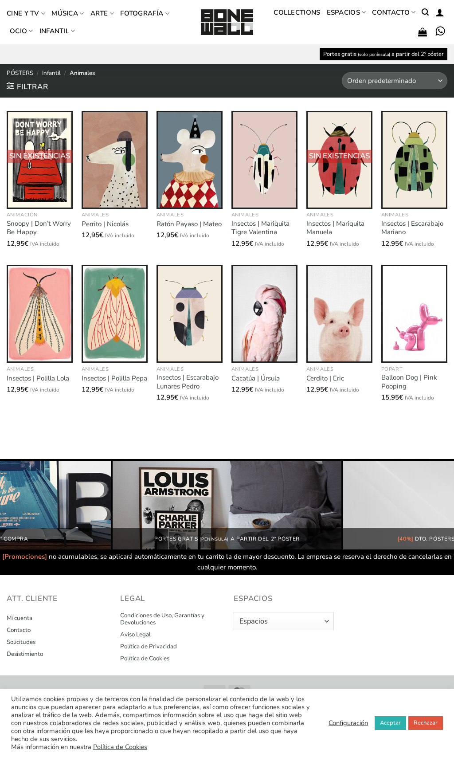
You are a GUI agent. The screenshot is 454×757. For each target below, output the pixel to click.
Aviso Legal (135, 634)
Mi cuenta (19, 618)
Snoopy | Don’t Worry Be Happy (39, 228)
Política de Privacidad (148, 646)
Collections (297, 12)
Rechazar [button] (426, 723)
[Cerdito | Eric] (339, 314)
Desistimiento (25, 654)
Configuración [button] (348, 723)
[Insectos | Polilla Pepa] (115, 314)
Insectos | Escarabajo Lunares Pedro (188, 382)
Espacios (343, 12)
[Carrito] (422, 32)
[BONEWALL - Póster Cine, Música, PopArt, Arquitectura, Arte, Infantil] (227, 22)
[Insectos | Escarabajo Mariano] (414, 160)
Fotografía (141, 13)
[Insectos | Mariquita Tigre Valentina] (264, 160)
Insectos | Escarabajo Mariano (412, 228)
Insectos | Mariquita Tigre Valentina (260, 228)
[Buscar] (425, 12)
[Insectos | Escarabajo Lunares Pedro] (190, 314)
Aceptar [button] (390, 723)
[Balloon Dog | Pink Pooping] (414, 314)
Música (64, 13)
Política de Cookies (144, 658)
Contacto (390, 12)
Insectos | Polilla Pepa (114, 378)
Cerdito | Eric (325, 378)
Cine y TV (23, 13)
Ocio (18, 31)
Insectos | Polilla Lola (38, 378)
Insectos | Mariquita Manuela (335, 228)
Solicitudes (21, 642)
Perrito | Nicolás (105, 224)
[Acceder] (439, 12)
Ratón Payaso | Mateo (189, 224)
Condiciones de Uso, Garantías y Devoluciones (162, 619)
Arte (99, 13)
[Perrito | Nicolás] (115, 160)
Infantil (54, 31)
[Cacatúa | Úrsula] (264, 314)
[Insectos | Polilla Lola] (40, 314)
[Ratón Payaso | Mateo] (190, 160)
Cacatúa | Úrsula (255, 378)
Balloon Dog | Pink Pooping (409, 382)
